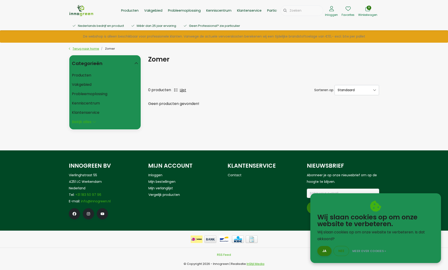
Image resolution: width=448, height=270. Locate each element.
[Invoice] (252, 239)
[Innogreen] (81, 10)
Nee (341, 251)
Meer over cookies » (369, 251)
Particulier (275, 10)
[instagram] (88, 213)
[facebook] (74, 213)
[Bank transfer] (210, 239)
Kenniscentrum (218, 10)
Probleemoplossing (184, 10)
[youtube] (102, 213)
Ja (324, 251)
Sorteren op (323, 90)
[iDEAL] (197, 239)
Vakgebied (153, 10)
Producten (130, 10)
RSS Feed (224, 255)
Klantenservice (249, 10)
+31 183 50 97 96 (88, 194)
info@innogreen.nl (96, 201)
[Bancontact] (224, 239)
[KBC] (238, 239)
